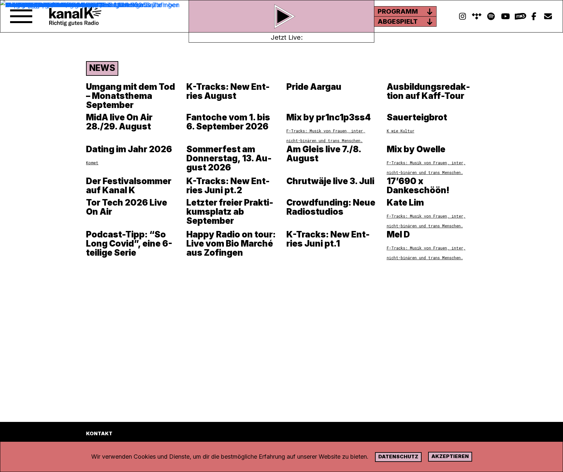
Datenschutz (398, 456)
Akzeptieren (450, 456)
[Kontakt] (548, 16)
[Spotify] (477, 16)
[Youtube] (505, 16)
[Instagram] (462, 16)
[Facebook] (534, 16)
